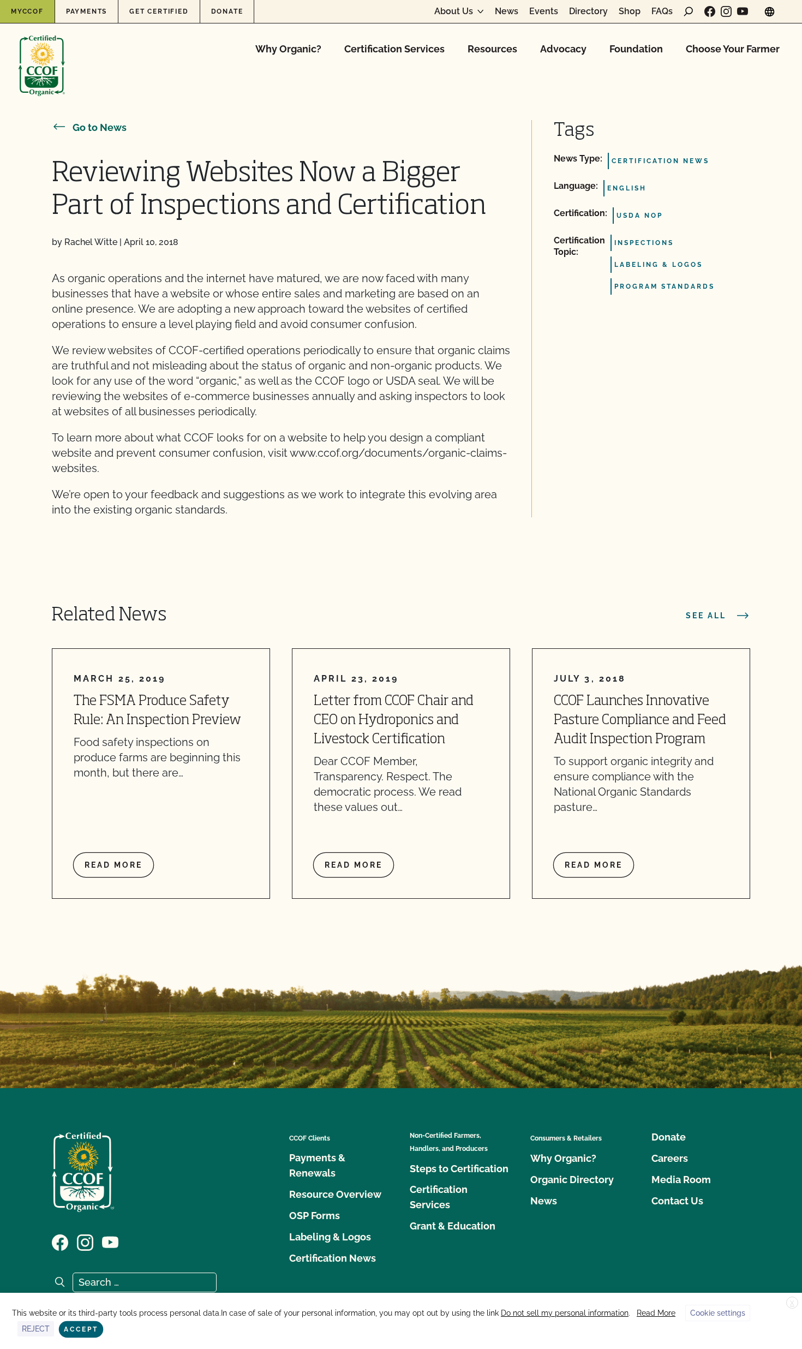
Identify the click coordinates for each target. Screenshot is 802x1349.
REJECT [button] (36, 1328)
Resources (492, 49)
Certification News (332, 1258)
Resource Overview (335, 1194)
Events (543, 11)
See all (706, 615)
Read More (656, 1313)
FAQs (662, 11)
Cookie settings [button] (717, 1313)
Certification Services (394, 49)
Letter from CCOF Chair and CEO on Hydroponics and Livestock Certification (394, 721)
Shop (630, 11)
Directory (588, 11)
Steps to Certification (459, 1168)
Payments (86, 11)
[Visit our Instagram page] (726, 11)
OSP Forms (314, 1215)
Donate (227, 11)
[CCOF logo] (42, 54)
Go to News (100, 127)
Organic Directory (572, 1179)
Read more (113, 865)
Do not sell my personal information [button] (565, 1313)
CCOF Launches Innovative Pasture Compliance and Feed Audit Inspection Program (640, 721)
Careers (669, 1158)
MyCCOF (27, 11)
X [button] (792, 1303)
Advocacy (563, 49)
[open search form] (688, 11)
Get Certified (158, 11)
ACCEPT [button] (81, 1329)
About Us (453, 11)
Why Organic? (288, 49)
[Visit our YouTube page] (742, 11)
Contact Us (677, 1201)
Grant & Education (452, 1226)
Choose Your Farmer (733, 49)
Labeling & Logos (330, 1237)
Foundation (636, 49)
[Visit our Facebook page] (709, 11)
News (506, 11)
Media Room (681, 1179)
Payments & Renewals (317, 1165)
